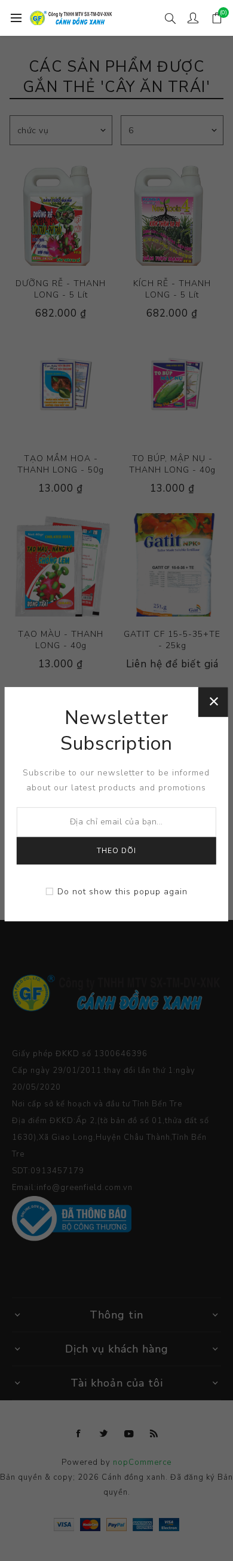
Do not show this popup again (122, 891)
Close (213, 702)
